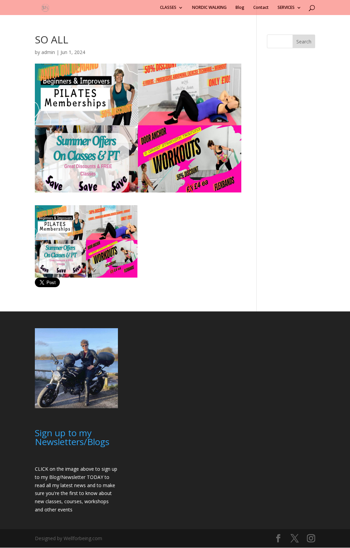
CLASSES (168, 7)
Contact (261, 7)
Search (303, 41)
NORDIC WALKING (209, 7)
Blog (239, 7)
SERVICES (286, 7)
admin (48, 52)
